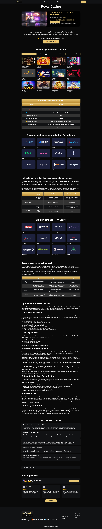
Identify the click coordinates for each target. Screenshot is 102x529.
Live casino (42, 53)
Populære (28, 53)
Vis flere (51, 500)
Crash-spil (58, 53)
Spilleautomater (72, 53)
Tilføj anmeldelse (74, 480)
